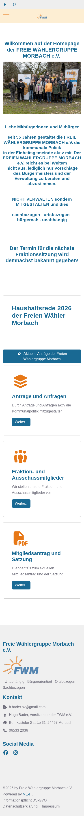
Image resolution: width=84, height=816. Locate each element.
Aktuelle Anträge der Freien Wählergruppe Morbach (45, 356)
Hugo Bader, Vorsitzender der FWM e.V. (40, 715)
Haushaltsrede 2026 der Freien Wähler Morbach (42, 316)
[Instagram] (15, 4)
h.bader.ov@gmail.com (27, 707)
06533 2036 (18, 730)
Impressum (51, 806)
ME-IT (27, 794)
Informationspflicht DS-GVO (25, 800)
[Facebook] (5, 4)
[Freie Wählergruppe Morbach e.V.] (42, 16)
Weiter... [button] (21, 422)
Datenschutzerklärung (20, 806)
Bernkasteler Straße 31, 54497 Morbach (40, 722)
